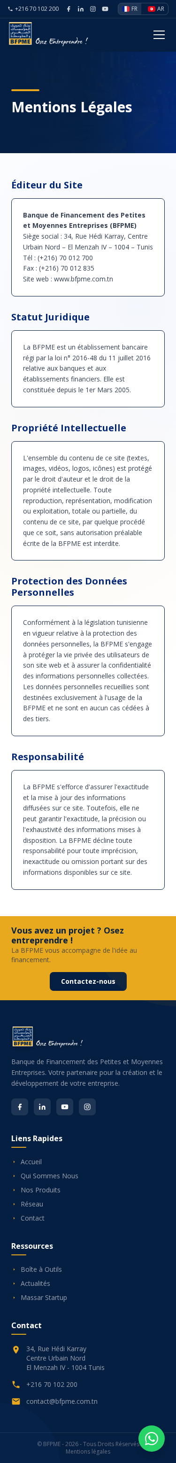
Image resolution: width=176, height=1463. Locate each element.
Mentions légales (88, 1451)
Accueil (31, 1161)
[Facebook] (19, 1106)
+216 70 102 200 (37, 9)
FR (134, 9)
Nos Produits (41, 1189)
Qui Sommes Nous (49, 1175)
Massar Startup (44, 1297)
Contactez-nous (88, 981)
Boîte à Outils (41, 1269)
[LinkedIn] (42, 1106)
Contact (33, 1218)
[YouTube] (64, 1106)
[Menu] (159, 35)
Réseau (32, 1203)
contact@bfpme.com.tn (62, 1401)
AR (160, 9)
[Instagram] (87, 1106)
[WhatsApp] (151, 1438)
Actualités (35, 1283)
